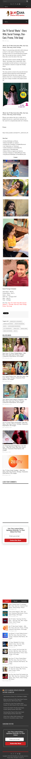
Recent (15, 601)
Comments (24, 601)
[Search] (27, 1)
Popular (7, 601)
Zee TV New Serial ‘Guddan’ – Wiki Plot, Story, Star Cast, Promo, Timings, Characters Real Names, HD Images (15, 472)
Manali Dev (16, 328)
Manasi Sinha (24, 328)
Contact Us (21, 757)
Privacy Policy (10, 757)
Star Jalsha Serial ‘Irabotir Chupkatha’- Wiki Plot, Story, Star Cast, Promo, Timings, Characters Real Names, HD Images (15, 401)
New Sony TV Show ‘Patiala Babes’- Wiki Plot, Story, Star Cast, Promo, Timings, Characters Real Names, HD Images (14, 355)
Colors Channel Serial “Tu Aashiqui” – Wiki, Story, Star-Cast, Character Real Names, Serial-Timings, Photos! (18, 606)
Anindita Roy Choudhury (16, 321)
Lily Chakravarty (7, 328)
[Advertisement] (15, 572)
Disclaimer (16, 757)
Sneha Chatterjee (7, 330)
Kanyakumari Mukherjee (14, 326)
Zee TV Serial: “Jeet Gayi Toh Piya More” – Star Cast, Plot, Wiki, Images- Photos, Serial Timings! (18, 620)
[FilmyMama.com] (15, 15)
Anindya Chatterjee (8, 323)
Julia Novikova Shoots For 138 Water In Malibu (15, 696)
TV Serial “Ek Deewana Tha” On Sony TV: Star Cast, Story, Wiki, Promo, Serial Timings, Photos (18, 669)
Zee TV (15, 330)
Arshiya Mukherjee (19, 323)
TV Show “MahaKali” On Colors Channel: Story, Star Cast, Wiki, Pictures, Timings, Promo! (17, 644)
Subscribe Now (15, 540)
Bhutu (4, 326)
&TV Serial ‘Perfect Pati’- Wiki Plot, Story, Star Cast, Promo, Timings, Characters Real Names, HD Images (15, 378)
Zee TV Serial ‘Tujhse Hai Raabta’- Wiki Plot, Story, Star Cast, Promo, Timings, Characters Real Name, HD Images (15, 424)
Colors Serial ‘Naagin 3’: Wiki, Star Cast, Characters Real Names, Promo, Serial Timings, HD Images (18, 613)
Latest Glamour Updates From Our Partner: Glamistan (14, 691)
